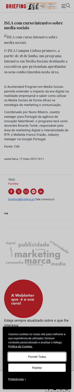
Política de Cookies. (20, 346)
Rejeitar (37, 368)
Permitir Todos (37, 357)
